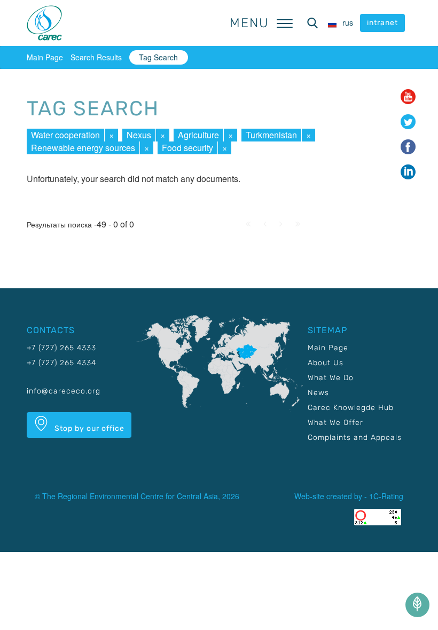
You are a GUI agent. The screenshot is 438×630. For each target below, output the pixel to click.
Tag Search (158, 57)
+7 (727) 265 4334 (61, 362)
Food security (187, 147)
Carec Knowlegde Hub (351, 407)
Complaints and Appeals (355, 437)
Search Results (96, 57)
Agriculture (198, 135)
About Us (325, 362)
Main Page (45, 57)
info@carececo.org (63, 391)
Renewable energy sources (83, 147)
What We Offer (335, 422)
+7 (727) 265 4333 (61, 347)
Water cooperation (65, 135)
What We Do (331, 377)
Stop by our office (88, 428)
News (318, 392)
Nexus (139, 135)
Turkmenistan (271, 135)
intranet (382, 22)
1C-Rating (386, 496)
